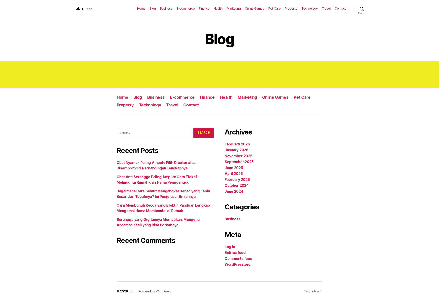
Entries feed (235, 252)
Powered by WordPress (154, 291)
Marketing (234, 8)
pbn (79, 9)
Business (166, 8)
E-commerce (186, 8)
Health (218, 8)
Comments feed (238, 258)
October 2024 (237, 185)
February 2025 (237, 179)
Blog (153, 8)
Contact (340, 8)
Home (141, 8)
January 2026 (236, 150)
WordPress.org (238, 264)
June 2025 (234, 168)
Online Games (254, 8)
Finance (204, 8)
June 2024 (234, 191)
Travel (326, 8)
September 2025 (239, 162)
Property (291, 8)
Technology (309, 8)
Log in (230, 247)
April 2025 (234, 173)
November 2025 (238, 156)
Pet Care (274, 8)
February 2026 (237, 144)
